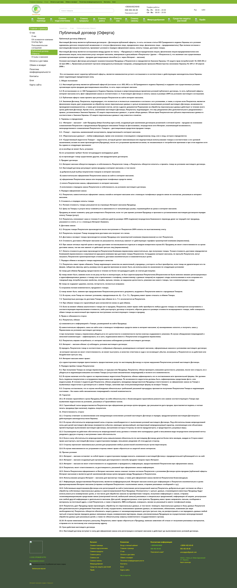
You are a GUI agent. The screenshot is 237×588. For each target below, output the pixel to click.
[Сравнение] (170, 10)
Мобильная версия (39, 569)
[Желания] (177, 10)
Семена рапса (102, 20)
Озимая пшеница (41, 20)
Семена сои (118, 20)
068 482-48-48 (131, 10)
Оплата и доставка (57, 2)
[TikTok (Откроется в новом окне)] (122, 2)
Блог (114, 2)
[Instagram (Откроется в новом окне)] (119, 2)
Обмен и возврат (71, 2)
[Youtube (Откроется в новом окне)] (128, 2)
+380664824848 (132, 7)
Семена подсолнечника (62, 20)
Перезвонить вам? (131, 13)
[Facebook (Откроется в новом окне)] (125, 2)
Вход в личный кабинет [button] (129, 545)
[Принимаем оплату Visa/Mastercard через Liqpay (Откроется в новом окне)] (48, 564)
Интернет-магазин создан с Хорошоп (41, 583)
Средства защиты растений (182, 20)
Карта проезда (185, 562)
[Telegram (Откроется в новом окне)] (131, 2)
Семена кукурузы (84, 20)
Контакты (107, 2)
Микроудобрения (155, 20)
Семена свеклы (134, 20)
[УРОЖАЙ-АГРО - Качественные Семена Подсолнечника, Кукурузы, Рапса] (36, 547)
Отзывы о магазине (39, 57)
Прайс (202, 20)
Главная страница (36, 2)
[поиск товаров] (112, 11)
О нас (46, 2)
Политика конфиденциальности (90, 2)
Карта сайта (35, 85)
